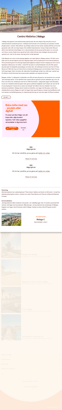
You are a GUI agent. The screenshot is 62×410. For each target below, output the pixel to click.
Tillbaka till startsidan (31, 159)
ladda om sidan (44, 153)
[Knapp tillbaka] (59, 3)
